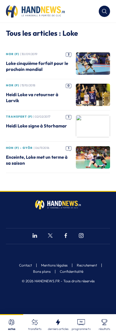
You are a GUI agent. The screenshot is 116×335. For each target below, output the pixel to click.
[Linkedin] (34, 236)
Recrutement (87, 265)
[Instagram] (81, 236)
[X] (50, 236)
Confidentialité (71, 271)
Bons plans (42, 271)
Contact (25, 265)
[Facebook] (65, 236)
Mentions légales (54, 265)
